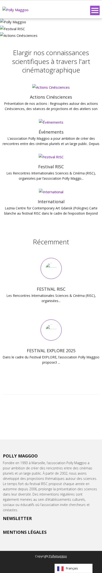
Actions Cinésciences (51, 97)
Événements (51, 132)
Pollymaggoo (57, 556)
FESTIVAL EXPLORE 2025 (51, 350)
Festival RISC (51, 166)
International (51, 201)
